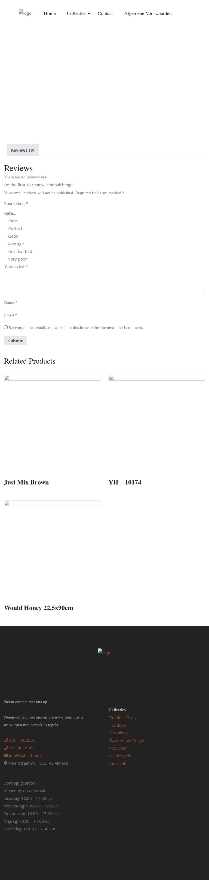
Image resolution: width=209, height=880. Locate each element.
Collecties (77, 13)
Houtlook (117, 725)
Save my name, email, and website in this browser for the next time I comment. (76, 327)
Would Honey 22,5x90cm (38, 607)
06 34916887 (21, 747)
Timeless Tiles (122, 717)
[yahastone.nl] (25, 13)
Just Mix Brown (26, 482)
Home (50, 13)
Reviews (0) (23, 150)
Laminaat (117, 763)
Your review (16, 266)
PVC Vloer (118, 748)
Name (10, 302)
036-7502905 (21, 740)
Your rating (16, 203)
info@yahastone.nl (25, 755)
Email (10, 315)
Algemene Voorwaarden (148, 13)
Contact (105, 13)
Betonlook (118, 732)
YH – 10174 (125, 482)
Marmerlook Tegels (127, 740)
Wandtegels (120, 755)
